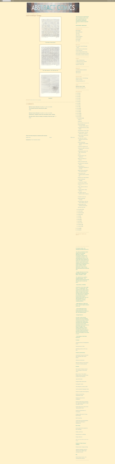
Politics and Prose (79, 431)
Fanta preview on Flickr (80, 346)
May (79, 219)
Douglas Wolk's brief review (81, 381)
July (79, 216)
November (80, 209)
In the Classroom (79, 50)
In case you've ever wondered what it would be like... (83, 174)
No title (79, 154)
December (80, 118)
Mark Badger (78, 30)
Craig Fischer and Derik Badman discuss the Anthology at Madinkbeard (82, 422)
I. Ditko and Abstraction (80, 60)
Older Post (72, 137)
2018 (78, 104)
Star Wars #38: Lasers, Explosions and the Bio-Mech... (83, 139)
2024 (78, 94)
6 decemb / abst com (82, 196)
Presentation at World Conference (82, 54)
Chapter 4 (80, 119)
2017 (78, 106)
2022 (78, 98)
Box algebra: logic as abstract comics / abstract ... (83, 194)
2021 (78, 99)
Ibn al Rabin (78, 39)
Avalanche (80, 121)
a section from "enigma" (82, 182)
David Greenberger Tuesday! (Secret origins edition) (83, 143)
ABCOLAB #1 (78, 71)
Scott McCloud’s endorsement (81, 48)
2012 (78, 115)
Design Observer (79, 436)
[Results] (80, 69)
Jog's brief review (79, 379)
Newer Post (28, 137)
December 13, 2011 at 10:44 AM (46, 106)
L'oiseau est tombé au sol (83, 146)
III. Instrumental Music (80, 63)
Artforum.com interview (80, 360)
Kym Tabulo (78, 40)
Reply (30, 109)
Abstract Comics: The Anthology (82, 78)
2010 (78, 228)
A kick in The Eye (79, 79)
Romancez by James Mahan (83, 177)
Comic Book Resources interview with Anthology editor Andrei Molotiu (82, 356)
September (80, 212)
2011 (78, 116)
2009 (78, 229)
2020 (78, 101)
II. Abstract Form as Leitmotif (81, 61)
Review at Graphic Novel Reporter (82, 391)
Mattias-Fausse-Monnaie (34, 106)
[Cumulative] (84, 69)
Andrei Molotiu (78, 37)
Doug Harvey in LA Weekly (81, 434)
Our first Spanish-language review (82, 389)
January (79, 226)
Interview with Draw (81, 207)
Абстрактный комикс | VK (81, 87)
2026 (78, 93)
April (79, 221)
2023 (78, 96)
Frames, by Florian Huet (82, 161)
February (80, 224)
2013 (78, 113)
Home (50, 137)
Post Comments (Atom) (35, 139)
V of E (77, 69)
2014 (78, 111)
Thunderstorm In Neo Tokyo (83, 130)
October (79, 211)
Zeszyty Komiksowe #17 (80, 81)
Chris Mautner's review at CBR (81, 386)
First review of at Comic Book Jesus (82, 370)
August (79, 214)
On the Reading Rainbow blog (81, 51)
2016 (78, 108)
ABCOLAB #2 (78, 72)
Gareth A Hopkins (79, 36)
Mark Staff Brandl (79, 32)
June (79, 217)
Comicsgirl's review (79, 384)
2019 (78, 103)
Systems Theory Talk (80, 64)
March (79, 222)
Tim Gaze (77, 33)
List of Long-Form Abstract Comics (82, 53)
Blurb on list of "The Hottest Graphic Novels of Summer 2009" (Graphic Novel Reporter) (82, 375)
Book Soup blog (79, 418)
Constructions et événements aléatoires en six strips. (83, 167)
